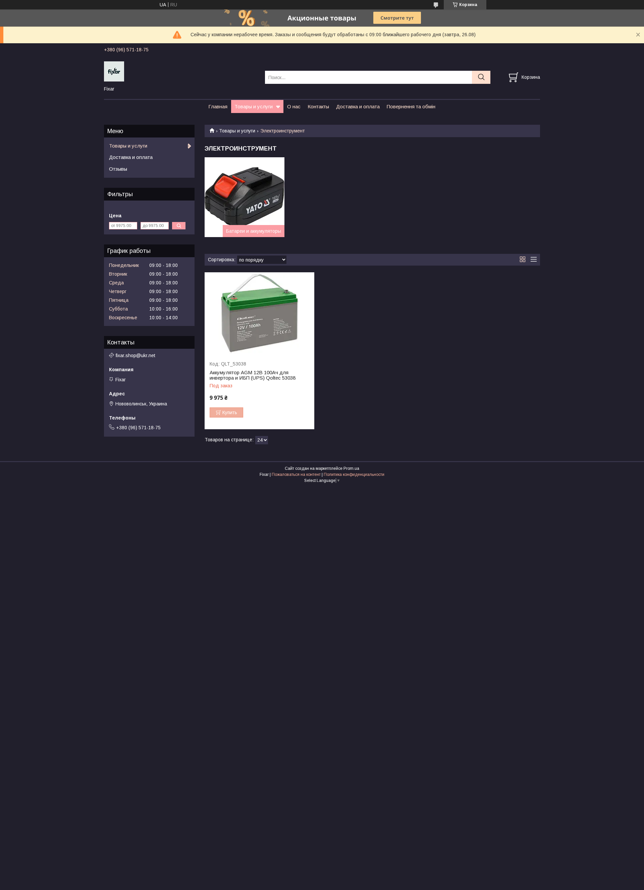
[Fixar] (180, 71)
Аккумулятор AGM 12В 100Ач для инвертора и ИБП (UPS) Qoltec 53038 (253, 375)
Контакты (318, 106)
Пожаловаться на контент (296, 474)
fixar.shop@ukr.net (135, 355)
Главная (217, 106)
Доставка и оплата (358, 106)
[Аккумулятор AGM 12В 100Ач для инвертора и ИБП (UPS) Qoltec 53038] (259, 313)
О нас (294, 106)
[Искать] (481, 77)
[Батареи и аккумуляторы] (244, 197)
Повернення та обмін (411, 106)
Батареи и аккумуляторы (253, 231)
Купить (229, 412)
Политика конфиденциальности (354, 474)
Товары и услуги (253, 106)
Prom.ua (351, 468)
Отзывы (118, 169)
